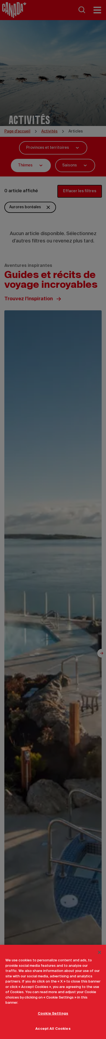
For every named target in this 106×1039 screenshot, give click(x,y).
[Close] (99, 952)
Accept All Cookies (52, 1029)
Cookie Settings (53, 1013)
